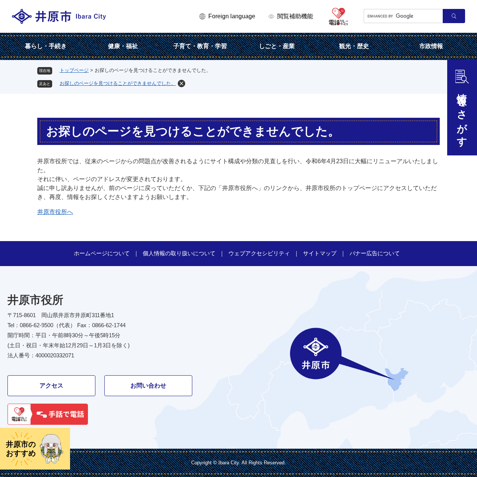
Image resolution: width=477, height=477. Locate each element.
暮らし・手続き (46, 46)
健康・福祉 (123, 46)
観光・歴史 (354, 46)
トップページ (74, 70)
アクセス (51, 385)
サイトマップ (320, 253)
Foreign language (231, 16)
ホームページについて (102, 253)
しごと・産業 (277, 46)
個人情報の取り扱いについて (179, 253)
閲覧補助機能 (295, 16)
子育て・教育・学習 (200, 46)
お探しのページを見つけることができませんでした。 (118, 83)
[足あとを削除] (181, 83)
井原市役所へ (55, 212)
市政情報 (431, 46)
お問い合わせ (148, 385)
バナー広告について (375, 253)
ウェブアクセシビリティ (259, 253)
